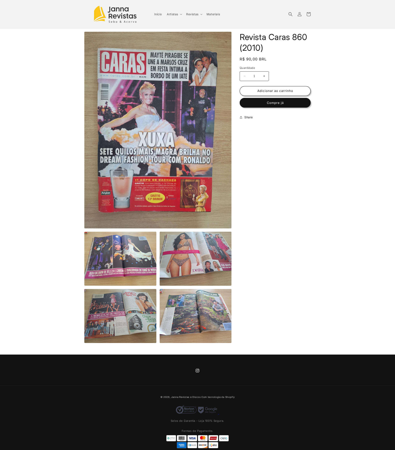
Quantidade (247, 67)
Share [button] (248, 117)
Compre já (275, 103)
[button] (174, 14)
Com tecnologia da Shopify (218, 397)
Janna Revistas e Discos (186, 397)
